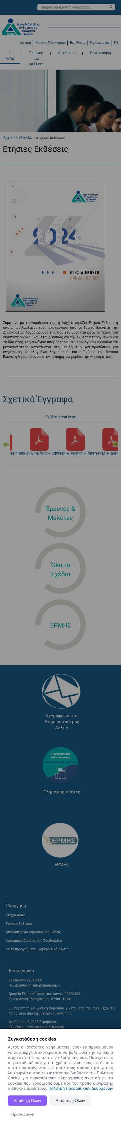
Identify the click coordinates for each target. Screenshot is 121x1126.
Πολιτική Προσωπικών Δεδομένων (80, 1088)
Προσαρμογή (22, 1114)
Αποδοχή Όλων (27, 1100)
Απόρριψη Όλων (70, 1100)
